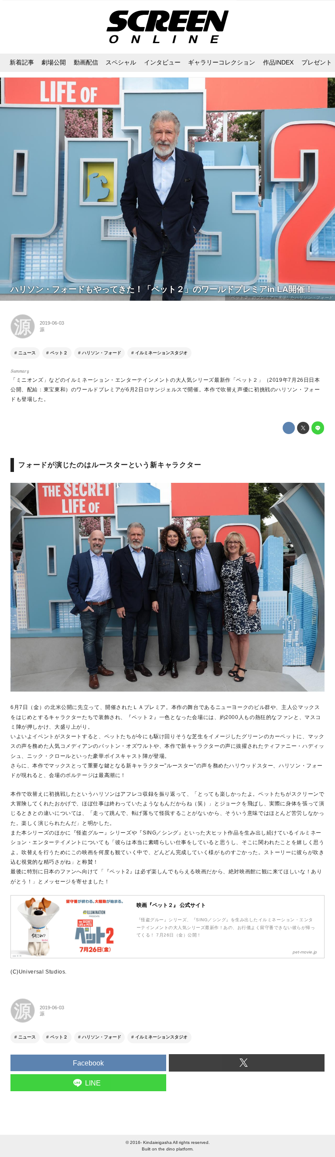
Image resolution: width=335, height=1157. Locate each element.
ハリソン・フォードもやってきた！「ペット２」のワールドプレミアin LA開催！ (161, 289)
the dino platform (175, 1149)
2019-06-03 (52, 323)
